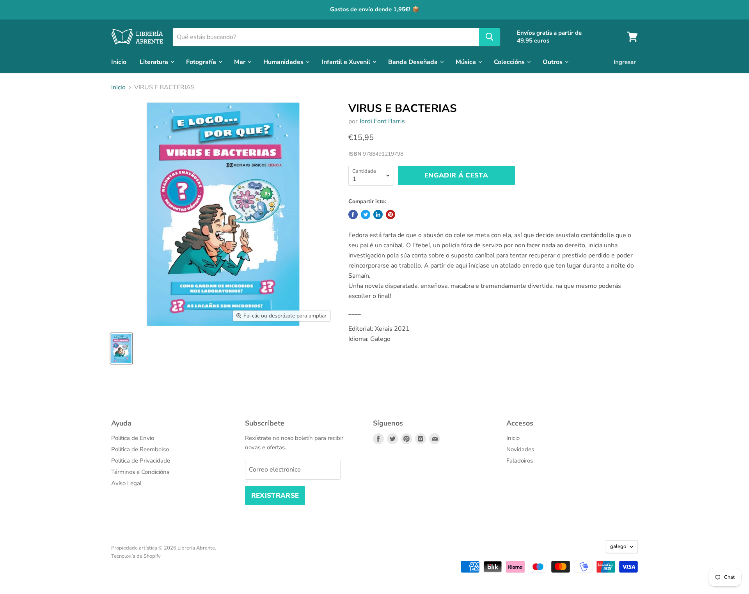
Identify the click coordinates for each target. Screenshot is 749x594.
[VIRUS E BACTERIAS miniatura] (121, 348)
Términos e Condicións (140, 472)
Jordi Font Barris (382, 121)
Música (466, 61)
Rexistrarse (275, 495)
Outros (553, 61)
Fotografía (202, 61)
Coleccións (510, 61)
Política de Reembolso (140, 449)
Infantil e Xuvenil (346, 61)
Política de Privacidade (140, 461)
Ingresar (625, 62)
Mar (240, 61)
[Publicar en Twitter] (365, 214)
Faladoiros (519, 461)
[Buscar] (489, 37)
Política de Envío (132, 438)
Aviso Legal (126, 483)
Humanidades (284, 61)
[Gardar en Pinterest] (390, 214)
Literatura (155, 61)
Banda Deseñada (413, 61)
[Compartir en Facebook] (353, 214)
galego (618, 546)
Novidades (520, 449)
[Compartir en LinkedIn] (378, 214)
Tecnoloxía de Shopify (136, 556)
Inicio (118, 61)
